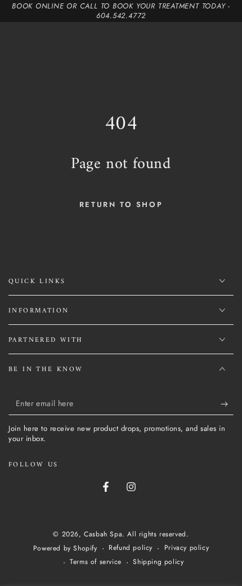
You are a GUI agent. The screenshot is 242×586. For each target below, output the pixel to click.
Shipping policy (158, 562)
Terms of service (96, 562)
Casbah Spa (103, 534)
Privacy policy (186, 548)
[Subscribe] (227, 403)
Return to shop (121, 204)
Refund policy (131, 548)
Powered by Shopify (65, 548)
